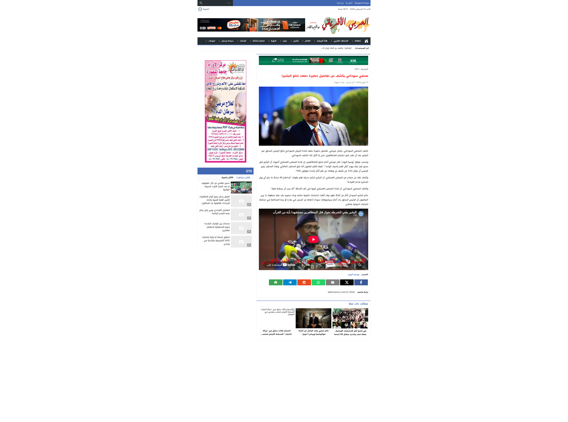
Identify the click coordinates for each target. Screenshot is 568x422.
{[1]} (357, 69)
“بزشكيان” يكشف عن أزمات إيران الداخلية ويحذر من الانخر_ (328, 48)
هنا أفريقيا (322, 41)
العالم (308, 41)
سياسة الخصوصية (362, 3)
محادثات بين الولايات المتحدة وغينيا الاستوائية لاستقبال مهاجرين (217, 227)
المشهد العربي (341, 41)
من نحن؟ (340, 3)
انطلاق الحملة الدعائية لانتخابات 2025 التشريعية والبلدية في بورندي (216, 240)
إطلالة (358, 41)
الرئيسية (366, 41)
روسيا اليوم (353, 274)
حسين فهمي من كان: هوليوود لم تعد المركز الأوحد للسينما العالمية (215, 186)
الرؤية (273, 41)
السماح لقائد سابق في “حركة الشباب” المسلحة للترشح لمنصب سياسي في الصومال (277, 334)
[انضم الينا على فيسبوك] (199, 9)
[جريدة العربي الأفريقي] (338, 25)
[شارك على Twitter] (347, 282)
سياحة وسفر (228, 41)
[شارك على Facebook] (361, 282)
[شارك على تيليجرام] (290, 282)
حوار (285, 41)
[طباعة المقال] (276, 282)
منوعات (212, 41)
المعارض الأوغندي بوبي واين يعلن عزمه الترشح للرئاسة (214, 211)
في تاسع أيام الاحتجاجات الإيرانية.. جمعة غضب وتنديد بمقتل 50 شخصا (350, 332)
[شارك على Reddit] (304, 282)
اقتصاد (243, 41)
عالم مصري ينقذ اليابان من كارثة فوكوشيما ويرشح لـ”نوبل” (313, 332)
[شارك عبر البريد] (333, 282)
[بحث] (201, 3)
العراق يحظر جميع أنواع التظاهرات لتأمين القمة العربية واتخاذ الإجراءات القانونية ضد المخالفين (214, 200)
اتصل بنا (349, 3)
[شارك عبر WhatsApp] (318, 282)
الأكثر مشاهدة (243, 177)
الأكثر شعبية (227, 177)
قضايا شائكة (258, 41)
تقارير (296, 41)
